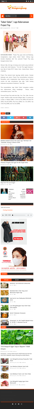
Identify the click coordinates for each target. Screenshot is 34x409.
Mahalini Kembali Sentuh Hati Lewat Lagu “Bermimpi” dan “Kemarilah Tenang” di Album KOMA (16, 141)
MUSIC (7, 113)
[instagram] (32, 1)
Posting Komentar (8, 210)
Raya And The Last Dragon (8, 182)
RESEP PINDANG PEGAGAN (17, 313)
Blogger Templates (24, 407)
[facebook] (26, 1)
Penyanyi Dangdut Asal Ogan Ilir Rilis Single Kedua (14, 162)
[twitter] (28, 1)
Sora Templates (14, 407)
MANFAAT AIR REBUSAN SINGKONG (20, 283)
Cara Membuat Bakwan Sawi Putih (19, 366)
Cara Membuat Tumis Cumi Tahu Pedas (20, 374)
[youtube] (31, 1)
